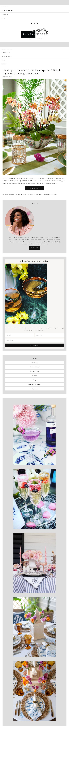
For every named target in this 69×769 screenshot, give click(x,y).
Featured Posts (34, 371)
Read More (34, 247)
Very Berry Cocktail (34, 523)
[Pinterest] (34, 20)
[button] (34, 2)
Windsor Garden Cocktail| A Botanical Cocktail (34, 459)
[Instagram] (37, 20)
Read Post (34, 188)
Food (34, 380)
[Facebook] (31, 20)
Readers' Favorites (44, 194)
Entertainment (27, 194)
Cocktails (34, 362)
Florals (35, 194)
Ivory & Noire (34, 34)
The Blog (54, 194)
